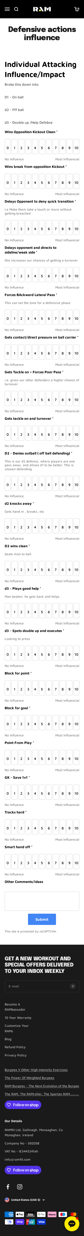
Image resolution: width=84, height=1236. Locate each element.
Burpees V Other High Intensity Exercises (36, 1070)
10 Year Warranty (18, 1018)
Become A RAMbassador (15, 1006)
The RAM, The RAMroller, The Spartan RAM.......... (42, 1094)
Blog (8, 1039)
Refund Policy (15, 1047)
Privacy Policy (16, 1055)
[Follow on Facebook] (8, 1187)
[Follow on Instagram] (20, 1187)
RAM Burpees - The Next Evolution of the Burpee (42, 1086)
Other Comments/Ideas (24, 882)
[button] (71, 1223)
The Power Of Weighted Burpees (29, 1078)
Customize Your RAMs (17, 1028)
